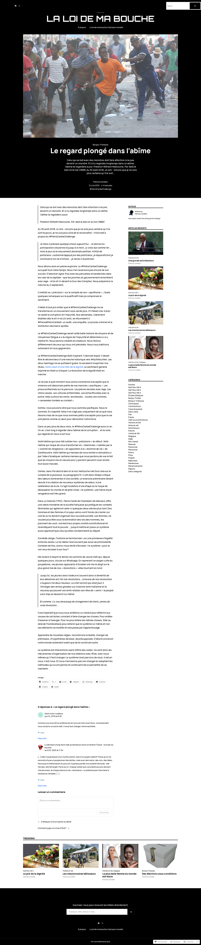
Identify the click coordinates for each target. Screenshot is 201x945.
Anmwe (131, 384)
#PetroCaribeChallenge (100, 189)
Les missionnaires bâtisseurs (142, 330)
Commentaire (104, 812)
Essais (131, 417)
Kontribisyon (134, 428)
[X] (19, 6)
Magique (142, 362)
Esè (130, 414)
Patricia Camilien (100, 181)
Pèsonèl (132, 444)
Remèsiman (133, 463)
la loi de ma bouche (100, 18)
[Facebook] (16, 6)
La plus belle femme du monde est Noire (142, 366)
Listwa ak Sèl (134, 433)
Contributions (134, 406)
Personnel (132, 447)
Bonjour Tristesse (100, 144)
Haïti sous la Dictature (138, 419)
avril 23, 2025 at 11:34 (54, 750)
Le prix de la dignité (137, 295)
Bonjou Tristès (134, 398)
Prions (131, 452)
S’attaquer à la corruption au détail (56, 821)
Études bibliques (135, 395)
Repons (131, 468)
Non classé (133, 441)
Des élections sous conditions (159, 873)
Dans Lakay (133, 411)
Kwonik (131, 430)
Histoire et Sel (133, 258)
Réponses (132, 460)
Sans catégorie (135, 471)
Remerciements (135, 466)
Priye (130, 455)
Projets (131, 457)
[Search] (195, 5)
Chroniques (133, 403)
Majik (130, 438)
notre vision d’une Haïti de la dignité (64, 366)
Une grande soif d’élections (141, 260)
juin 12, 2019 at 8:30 (53, 716)
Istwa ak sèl (133, 425)
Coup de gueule (135, 409)
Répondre (42, 738)
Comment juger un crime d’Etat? (52, 828)
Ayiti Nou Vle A (133, 292)
